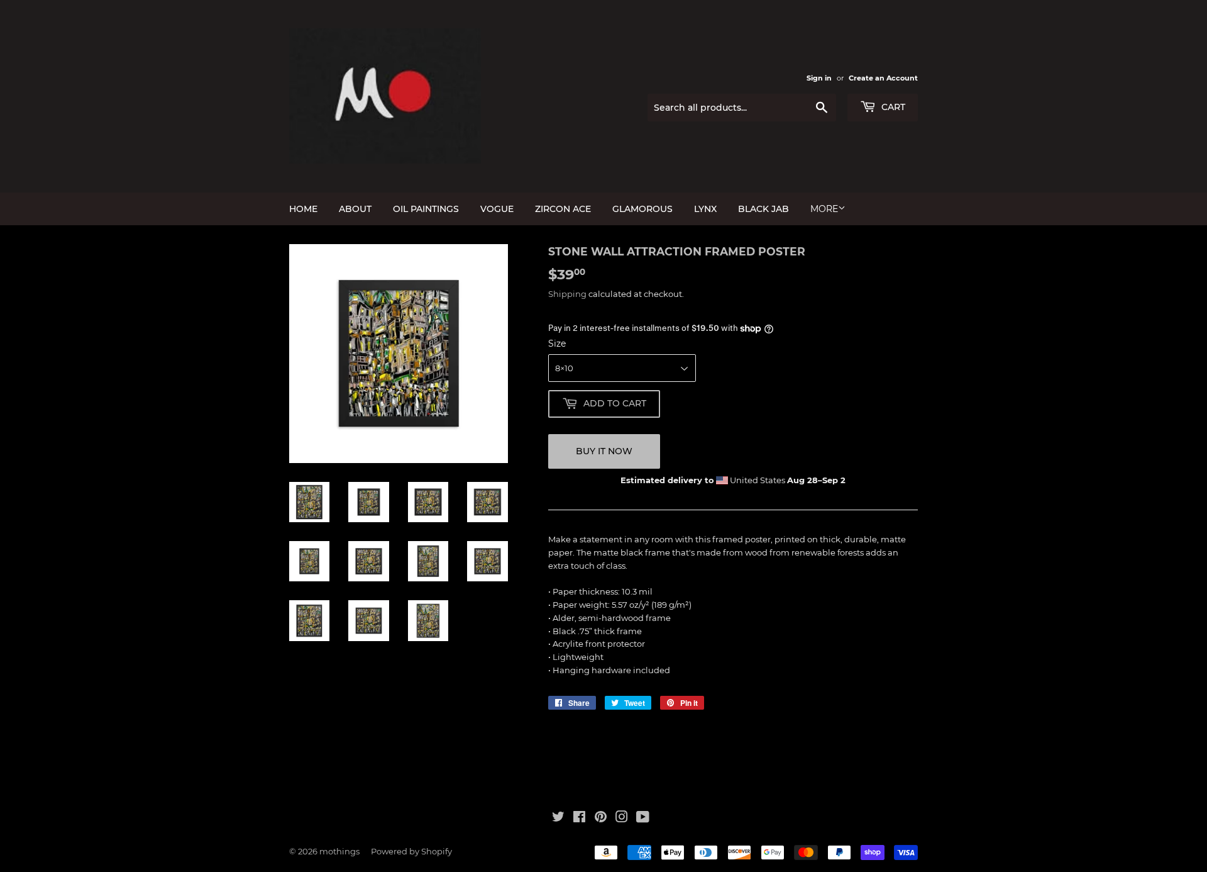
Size (557, 343)
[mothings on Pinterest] (600, 818)
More (824, 209)
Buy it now (604, 451)
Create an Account (883, 78)
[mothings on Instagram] (621, 818)
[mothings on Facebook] (579, 818)
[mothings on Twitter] (558, 818)
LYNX (705, 209)
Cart (892, 107)
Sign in (819, 78)
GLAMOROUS (642, 209)
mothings (339, 851)
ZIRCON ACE (563, 209)
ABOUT (355, 209)
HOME (303, 209)
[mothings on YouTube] (642, 818)
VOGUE (497, 209)
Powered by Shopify (411, 851)
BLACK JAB (763, 209)
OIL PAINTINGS (426, 209)
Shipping (567, 294)
